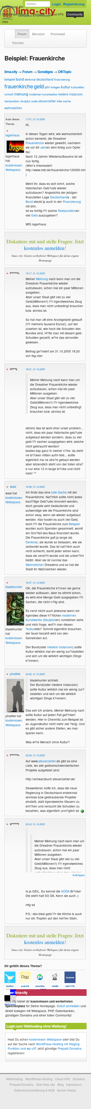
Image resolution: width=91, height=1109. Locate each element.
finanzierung (62, 79)
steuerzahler (47, 101)
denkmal (30, 79)
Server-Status (66, 1090)
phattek (15, 674)
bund (20, 79)
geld (39, 86)
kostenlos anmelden (44, 248)
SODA (65, 891)
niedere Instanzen (59, 647)
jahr (47, 87)
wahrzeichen (13, 108)
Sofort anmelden (68, 1006)
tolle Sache (59, 492)
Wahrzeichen (35, 564)
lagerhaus (12, 135)
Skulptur (49, 619)
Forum (22, 34)
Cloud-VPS (56, 14)
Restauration (67, 210)
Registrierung (73, 4)
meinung (21, 94)
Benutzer (38, 34)
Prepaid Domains (70, 1048)
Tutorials (18, 43)
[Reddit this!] (56, 987)
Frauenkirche (35, 143)
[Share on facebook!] (71, 987)
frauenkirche (18, 86)
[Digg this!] (26, 987)
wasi (13, 486)
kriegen (55, 87)
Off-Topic (64, 71)
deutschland (44, 79)
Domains (39, 14)
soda (34, 101)
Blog (60, 1084)
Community (75, 14)
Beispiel (74, 524)
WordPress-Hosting (15, 14)
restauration (11, 101)
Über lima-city (45, 1084)
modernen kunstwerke (43, 94)
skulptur (25, 101)
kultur (65, 86)
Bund (29, 201)
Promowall (58, 34)
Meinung (42, 279)
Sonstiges (45, 71)
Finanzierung (72, 201)
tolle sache (64, 101)
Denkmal (32, 542)
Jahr (43, 147)
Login (56, 4)
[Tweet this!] (11, 987)
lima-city (10, 71)
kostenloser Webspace (18, 6)
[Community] (12, 31)
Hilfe (5, 21)
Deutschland (59, 197)
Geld (34, 215)
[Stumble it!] (41, 987)
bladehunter (14, 586)
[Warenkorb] (12, 19)
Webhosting (14, 1079)
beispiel (9, 79)
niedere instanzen (70, 94)
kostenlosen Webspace (14, 167)
